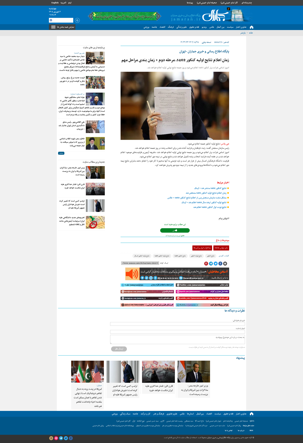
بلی (173, 230)
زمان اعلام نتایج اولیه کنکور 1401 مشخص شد (206, 193)
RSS (251, 430)
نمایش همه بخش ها (65, 27)
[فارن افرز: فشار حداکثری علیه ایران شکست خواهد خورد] (95, 189)
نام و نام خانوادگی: (239, 320)
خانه (251, 33)
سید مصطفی (188, 421)
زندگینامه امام (228, 421)
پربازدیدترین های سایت (94, 48)
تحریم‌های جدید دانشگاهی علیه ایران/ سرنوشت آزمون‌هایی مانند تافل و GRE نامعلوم (72, 221)
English (55, 3)
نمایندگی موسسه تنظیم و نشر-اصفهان (148, 425)
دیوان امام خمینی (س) (213, 421)
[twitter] (66, 438)
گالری (162, 421)
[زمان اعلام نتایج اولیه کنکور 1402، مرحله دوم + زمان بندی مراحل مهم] (175, 106)
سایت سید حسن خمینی (217, 425)
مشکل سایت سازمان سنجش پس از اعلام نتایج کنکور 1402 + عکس (197, 198)
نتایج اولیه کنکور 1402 (162, 255)
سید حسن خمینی (152, 421)
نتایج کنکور (210, 255)
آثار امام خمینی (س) (229, 3)
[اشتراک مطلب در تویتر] (215, 263)
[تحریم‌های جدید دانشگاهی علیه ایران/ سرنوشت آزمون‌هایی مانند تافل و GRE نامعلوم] (95, 222)
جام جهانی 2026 (221, 248)
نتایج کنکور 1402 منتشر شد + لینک (210, 188)
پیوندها (190, 3)
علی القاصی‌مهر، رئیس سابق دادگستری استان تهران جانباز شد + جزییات (72, 125)
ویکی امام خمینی (98, 425)
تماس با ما (228, 430)
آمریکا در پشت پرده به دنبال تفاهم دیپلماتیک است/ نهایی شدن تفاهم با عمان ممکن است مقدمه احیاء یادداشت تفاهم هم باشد (88, 397)
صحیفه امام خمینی (241, 421)
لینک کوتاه (164, 263)
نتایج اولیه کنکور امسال (141, 255)
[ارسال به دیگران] (225, 263)
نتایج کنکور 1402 (180, 255)
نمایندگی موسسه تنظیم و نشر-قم (172, 425)
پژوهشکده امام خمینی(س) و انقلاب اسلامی (120, 425)
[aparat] (56, 438)
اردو (69, 3)
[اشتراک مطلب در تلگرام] (211, 263)
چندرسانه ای (247, 3)
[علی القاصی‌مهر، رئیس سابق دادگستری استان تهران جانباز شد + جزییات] (95, 126)
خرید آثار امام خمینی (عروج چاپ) (197, 425)
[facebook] (70, 438)
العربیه (63, 3)
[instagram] (51, 438)
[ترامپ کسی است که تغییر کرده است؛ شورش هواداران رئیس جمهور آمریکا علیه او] (95, 205)
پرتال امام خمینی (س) (234, 425)
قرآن (133, 421)
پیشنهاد (240, 358)
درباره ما (241, 430)
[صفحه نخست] (251, 27)
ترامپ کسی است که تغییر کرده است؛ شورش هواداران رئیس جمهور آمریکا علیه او (72, 204)
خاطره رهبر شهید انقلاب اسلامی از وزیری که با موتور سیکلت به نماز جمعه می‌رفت (72, 142)
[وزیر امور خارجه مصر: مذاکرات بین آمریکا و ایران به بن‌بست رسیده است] (95, 172)
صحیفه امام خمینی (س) (207, 3)
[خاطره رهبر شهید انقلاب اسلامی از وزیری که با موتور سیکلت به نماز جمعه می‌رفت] (95, 143)
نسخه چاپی (206, 42)
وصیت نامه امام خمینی (174, 421)
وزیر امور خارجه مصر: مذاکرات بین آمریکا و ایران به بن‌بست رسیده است (72, 171)
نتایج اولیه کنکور (196, 255)
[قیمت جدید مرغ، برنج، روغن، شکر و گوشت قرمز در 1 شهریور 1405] (95, 82)
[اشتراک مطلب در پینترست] (206, 263)
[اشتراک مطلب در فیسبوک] (220, 263)
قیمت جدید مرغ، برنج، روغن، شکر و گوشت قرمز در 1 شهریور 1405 (72, 81)
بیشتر (61, 153)
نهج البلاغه (141, 421)
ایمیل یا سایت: (240, 328)
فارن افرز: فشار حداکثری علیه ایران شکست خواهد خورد (73, 186)
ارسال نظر (119, 349)
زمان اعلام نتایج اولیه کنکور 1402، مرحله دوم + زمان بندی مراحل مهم (175, 60)
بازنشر (243, 33)
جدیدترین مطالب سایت (94, 162)
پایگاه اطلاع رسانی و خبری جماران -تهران (204, 51)
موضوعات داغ (222, 240)
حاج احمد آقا (199, 421)
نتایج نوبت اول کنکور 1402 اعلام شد (210, 207)
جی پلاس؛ (224, 144)
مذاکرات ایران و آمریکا (202, 248)
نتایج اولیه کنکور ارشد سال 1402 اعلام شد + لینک (204, 203)
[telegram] (61, 438)
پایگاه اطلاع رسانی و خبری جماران (218, 437)
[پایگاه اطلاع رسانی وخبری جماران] (199, 15)
